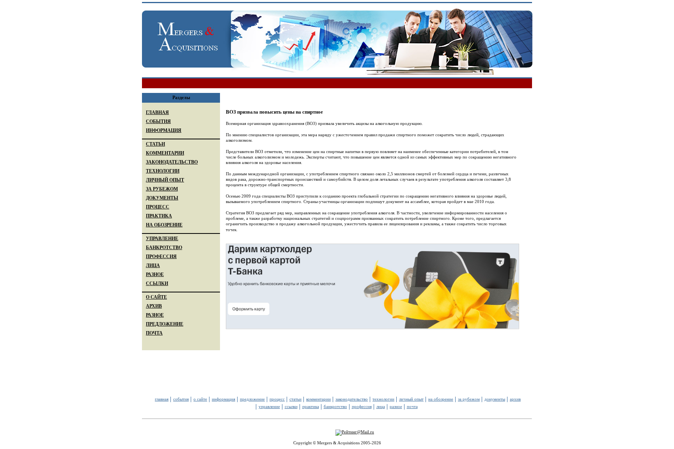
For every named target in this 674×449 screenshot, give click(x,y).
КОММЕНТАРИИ (165, 153)
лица (380, 406)
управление (269, 406)
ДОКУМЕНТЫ (162, 198)
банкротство (335, 406)
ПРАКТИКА (159, 216)
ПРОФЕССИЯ (161, 256)
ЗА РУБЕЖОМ (162, 189)
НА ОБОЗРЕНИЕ (164, 225)
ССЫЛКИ (157, 283)
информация (223, 399)
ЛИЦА (153, 265)
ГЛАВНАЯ (157, 112)
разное (396, 406)
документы (494, 399)
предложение (252, 399)
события (181, 399)
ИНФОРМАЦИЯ (163, 130)
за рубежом (469, 399)
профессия (362, 406)
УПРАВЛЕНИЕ (162, 238)
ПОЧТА (154, 333)
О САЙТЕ (156, 297)
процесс (277, 399)
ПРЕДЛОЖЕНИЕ (164, 324)
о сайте (200, 399)
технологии (383, 399)
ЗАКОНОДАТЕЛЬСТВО (172, 162)
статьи (295, 399)
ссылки (291, 406)
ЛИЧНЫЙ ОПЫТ (165, 180)
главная (161, 399)
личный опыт (411, 399)
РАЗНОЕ (155, 274)
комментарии (318, 399)
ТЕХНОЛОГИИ (162, 171)
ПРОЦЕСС (157, 207)
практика (310, 406)
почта (412, 406)
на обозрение (440, 399)
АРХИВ (154, 306)
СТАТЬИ (155, 144)
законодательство (351, 399)
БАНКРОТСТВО (164, 247)
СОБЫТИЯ (158, 121)
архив (515, 399)
